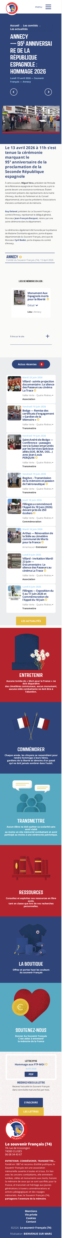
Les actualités (30, 641)
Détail (31, 314)
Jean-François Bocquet (26, 218)
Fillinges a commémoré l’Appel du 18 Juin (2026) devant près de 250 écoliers (37, 529)
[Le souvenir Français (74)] (12, 13)
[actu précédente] (13, 92)
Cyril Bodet (20, 240)
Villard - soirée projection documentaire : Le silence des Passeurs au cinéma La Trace (37, 396)
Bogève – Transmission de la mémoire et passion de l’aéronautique (36, 500)
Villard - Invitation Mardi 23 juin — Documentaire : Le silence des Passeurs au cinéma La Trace (37, 585)
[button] (48, 6)
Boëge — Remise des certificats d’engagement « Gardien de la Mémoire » (35, 428)
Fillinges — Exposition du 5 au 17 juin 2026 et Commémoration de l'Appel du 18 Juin (36, 616)
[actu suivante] (48, 92)
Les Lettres (30, 1137)
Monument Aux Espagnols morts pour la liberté (38, 296)
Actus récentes (29, 373)
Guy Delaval (11, 211)
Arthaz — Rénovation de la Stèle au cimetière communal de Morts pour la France (37, 558)
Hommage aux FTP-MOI (28, 1090)
